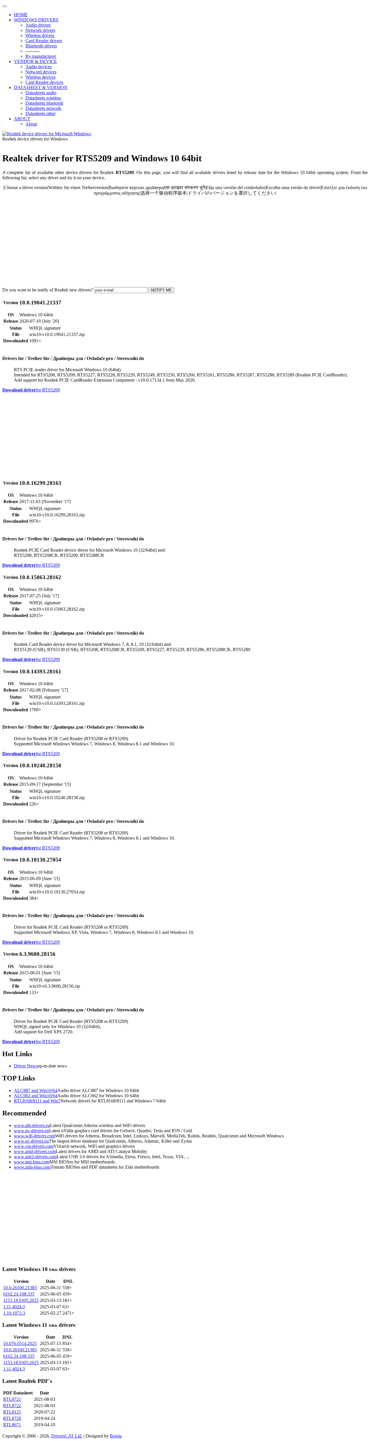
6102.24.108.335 (18, 1294)
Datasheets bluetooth (44, 103)
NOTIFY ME (161, 290)
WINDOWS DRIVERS (36, 19)
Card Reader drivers (43, 40)
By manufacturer (40, 56)
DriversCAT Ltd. (66, 1435)
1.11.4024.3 (14, 1306)
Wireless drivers (39, 35)
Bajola (116, 1435)
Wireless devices (40, 77)
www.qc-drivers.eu (31, 1141)
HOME (21, 14)
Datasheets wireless (43, 97)
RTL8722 (12, 1405)
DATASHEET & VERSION (40, 87)
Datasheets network (43, 108)
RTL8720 (12, 1418)
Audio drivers (38, 25)
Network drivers (40, 30)
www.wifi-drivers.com (34, 1135)
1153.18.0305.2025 (21, 1300)
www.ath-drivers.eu (32, 1125)
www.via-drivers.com (33, 1146)
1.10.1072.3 (14, 1313)
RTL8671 (12, 1424)
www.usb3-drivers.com (35, 1156)
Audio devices (38, 66)
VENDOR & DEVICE (35, 61)
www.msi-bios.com (31, 1161)
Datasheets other (40, 113)
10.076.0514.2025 (20, 1343)
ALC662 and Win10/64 (35, 1095)
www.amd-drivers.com (35, 1151)
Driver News (26, 1065)
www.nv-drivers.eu (31, 1130)
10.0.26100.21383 (20, 1287)
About (31, 123)
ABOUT (22, 118)
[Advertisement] (175, 241)
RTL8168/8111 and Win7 (37, 1100)
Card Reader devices (44, 82)
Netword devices (40, 71)
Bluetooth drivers (41, 45)
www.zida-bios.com (32, 1167)
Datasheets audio (40, 92)
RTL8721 (12, 1399)
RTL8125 (12, 1411)
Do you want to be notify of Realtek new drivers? (47, 289)
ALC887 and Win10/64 (35, 1090)
